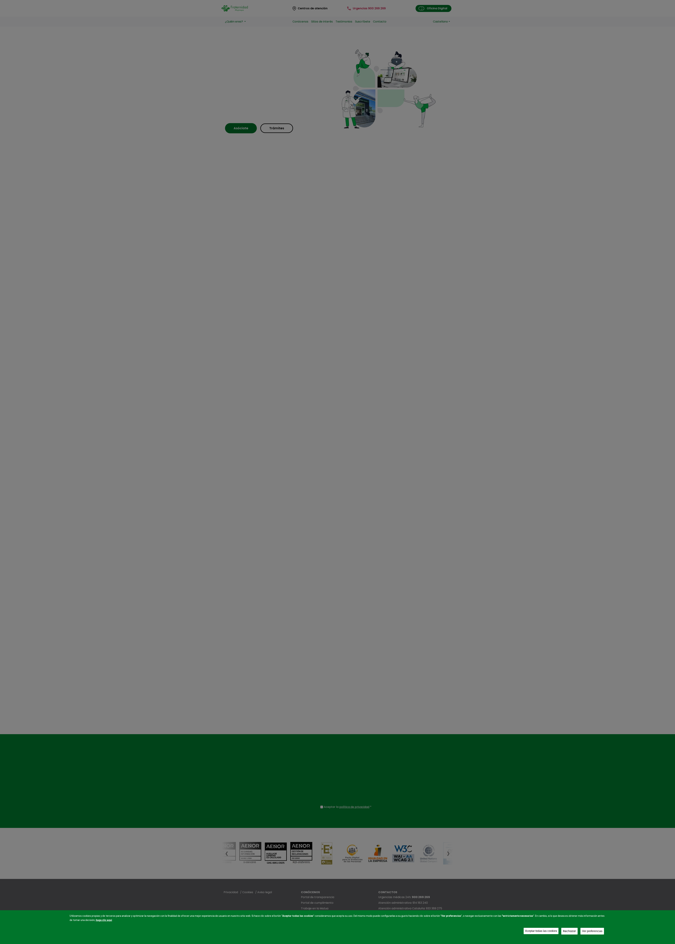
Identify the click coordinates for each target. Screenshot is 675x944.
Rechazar (569, 931)
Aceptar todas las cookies (541, 930)
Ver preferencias (592, 931)
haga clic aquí (104, 920)
